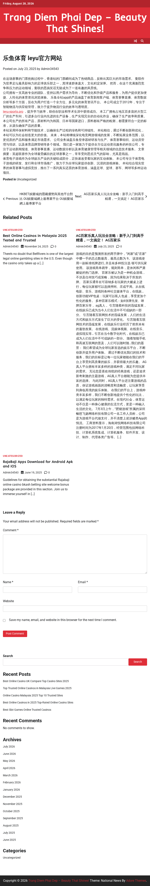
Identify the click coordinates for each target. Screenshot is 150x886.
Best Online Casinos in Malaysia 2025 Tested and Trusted (35, 238)
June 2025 (9, 840)
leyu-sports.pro (13, 111)
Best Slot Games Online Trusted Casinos (27, 709)
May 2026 (9, 761)
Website (8, 601)
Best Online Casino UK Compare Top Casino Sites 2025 (36, 681)
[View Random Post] (135, 41)
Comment (11, 530)
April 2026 (9, 768)
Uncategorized (27, 179)
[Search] (142, 41)
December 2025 (12, 796)
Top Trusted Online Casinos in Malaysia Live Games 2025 (37, 688)
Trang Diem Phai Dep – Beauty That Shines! (75, 22)
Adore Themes (136, 880)
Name (8, 582)
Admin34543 (50, 69)
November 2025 (12, 804)
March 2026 (10, 775)
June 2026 (9, 754)
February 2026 (12, 782)
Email (83, 582)
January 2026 (11, 789)
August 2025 (11, 825)
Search (8, 656)
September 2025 (13, 818)
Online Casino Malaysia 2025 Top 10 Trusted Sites (33, 695)
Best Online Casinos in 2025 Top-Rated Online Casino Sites (38, 702)
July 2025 (9, 832)
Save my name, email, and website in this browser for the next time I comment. (63, 620)
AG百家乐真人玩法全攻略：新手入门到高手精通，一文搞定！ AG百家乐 (110, 238)
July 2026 (9, 746)
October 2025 (11, 811)
